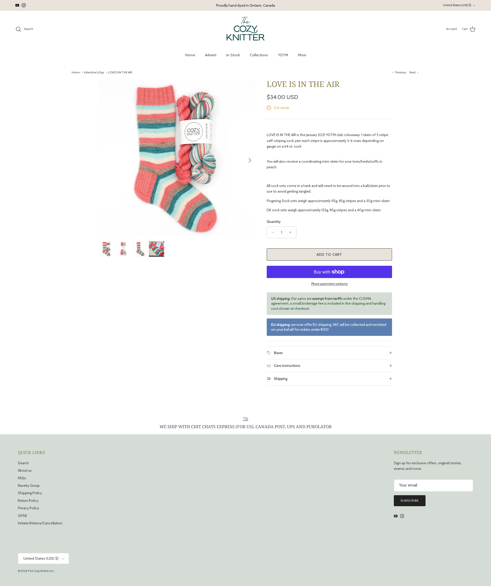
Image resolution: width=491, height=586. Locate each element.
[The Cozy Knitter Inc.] (245, 29)
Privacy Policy (28, 508)
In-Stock (233, 55)
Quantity (274, 221)
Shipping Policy (30, 493)
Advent (210, 55)
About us (25, 470)
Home (190, 55)
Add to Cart (329, 254)
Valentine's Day (94, 72)
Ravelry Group (29, 485)
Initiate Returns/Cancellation (40, 523)
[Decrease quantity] (271, 232)
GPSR (22, 515)
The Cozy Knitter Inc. (41, 571)
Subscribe (409, 500)
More (302, 55)
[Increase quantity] (291, 232)
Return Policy (28, 500)
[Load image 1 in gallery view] (177, 158)
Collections (259, 55)
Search (23, 463)
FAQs (22, 478)
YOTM (283, 55)
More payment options (329, 284)
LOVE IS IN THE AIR (120, 72)
